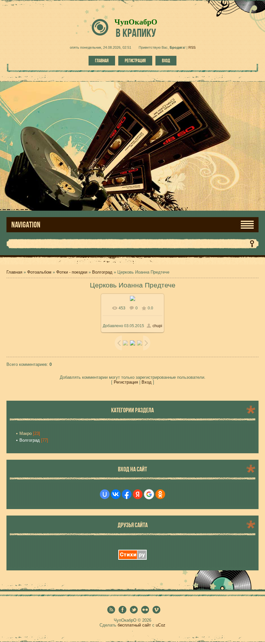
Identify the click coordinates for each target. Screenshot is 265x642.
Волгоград (102, 272)
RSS (192, 47)
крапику (136, 32)
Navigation (25, 224)
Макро (25, 433)
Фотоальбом (39, 272)
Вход (166, 60)
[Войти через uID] (105, 494)
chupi (157, 326)
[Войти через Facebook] (127, 494)
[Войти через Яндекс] (138, 494)
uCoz (160, 625)
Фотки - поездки (71, 272)
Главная (102, 60)
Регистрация (135, 60)
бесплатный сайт (134, 625)
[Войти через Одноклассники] (160, 494)
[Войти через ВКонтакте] (116, 494)
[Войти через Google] (149, 494)
